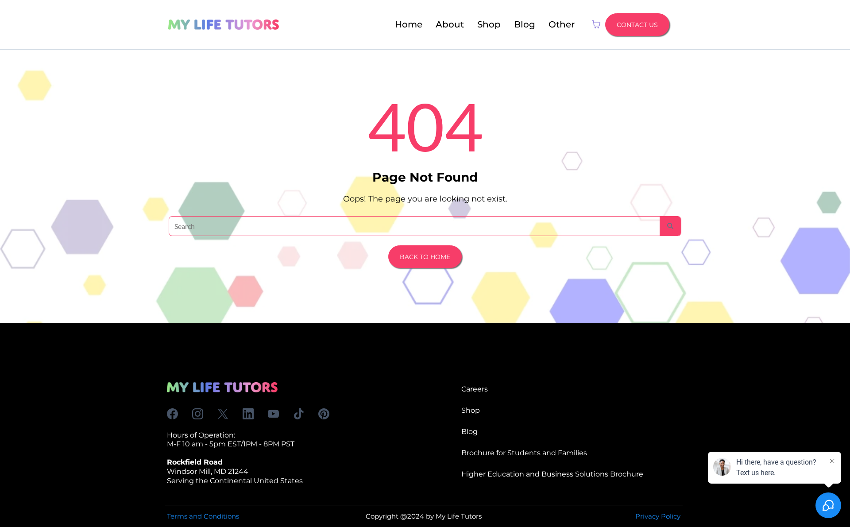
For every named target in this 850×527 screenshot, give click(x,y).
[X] (223, 413)
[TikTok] (298, 413)
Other (562, 24)
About (450, 24)
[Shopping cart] (596, 24)
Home (408, 24)
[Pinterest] (323, 413)
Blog (524, 24)
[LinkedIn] (248, 413)
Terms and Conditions (203, 516)
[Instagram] (197, 413)
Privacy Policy (657, 516)
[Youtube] (273, 413)
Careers (474, 389)
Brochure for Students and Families (524, 453)
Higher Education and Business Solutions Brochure (552, 474)
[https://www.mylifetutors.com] (223, 24)
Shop (489, 24)
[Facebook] (172, 413)
